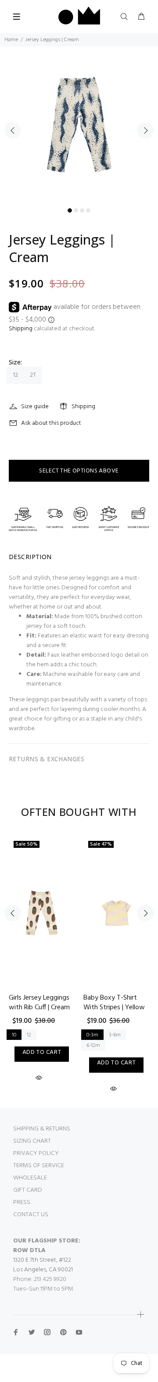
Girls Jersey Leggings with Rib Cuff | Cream (39, 1002)
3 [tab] (82, 210)
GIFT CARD (27, 1190)
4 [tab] (88, 210)
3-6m (115, 1035)
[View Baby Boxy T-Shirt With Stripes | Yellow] (116, 913)
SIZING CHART (32, 1141)
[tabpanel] (79, 125)
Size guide (35, 407)
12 (15, 375)
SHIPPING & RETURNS (41, 1129)
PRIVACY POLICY (36, 1153)
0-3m (92, 1035)
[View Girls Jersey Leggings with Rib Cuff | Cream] (42, 913)
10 (14, 1035)
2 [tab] (76, 210)
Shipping (20, 329)
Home (11, 39)
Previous (12, 130)
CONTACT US (30, 1215)
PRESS (21, 1202)
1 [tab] (70, 210)
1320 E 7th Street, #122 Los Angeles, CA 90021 (43, 1265)
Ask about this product (51, 423)
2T (33, 375)
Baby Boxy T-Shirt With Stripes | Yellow (114, 1002)
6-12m (93, 1045)
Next (145, 130)
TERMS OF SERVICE (38, 1166)
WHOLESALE (30, 1178)
